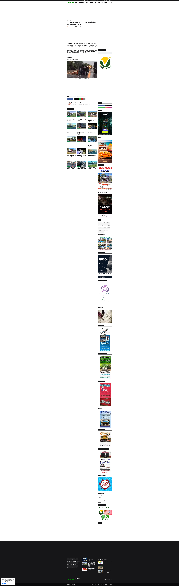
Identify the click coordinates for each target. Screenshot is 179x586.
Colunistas (110, 0)
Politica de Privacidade (90, 0)
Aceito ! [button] (4, 583)
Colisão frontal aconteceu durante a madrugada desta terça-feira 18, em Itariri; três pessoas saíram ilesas (92, 131)
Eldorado (73, 559)
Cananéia (68, 559)
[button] (109, 2)
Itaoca (78, 561)
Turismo (86, 2)
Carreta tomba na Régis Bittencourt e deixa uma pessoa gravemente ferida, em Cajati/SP (71, 119)
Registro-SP (100, 230)
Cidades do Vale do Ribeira (96, 0)
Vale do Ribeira (100, 2)
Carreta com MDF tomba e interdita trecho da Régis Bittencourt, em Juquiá (71, 144)
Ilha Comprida (101, 225)
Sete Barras (105, 230)
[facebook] (101, 105)
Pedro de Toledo (106, 228)
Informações (81, 2)
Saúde (95, 2)
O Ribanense (100, 502)
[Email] (84, 99)
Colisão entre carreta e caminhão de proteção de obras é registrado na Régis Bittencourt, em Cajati (92, 119)
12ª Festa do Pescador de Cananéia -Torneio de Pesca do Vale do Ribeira (92, 559)
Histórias (91, 2)
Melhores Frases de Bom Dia (102, 500)
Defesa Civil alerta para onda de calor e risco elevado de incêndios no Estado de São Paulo (91, 569)
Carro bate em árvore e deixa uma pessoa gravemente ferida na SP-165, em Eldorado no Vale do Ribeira (81, 156)
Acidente (73, 20)
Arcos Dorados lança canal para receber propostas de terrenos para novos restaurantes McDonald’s (107, 571)
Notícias (105, 2)
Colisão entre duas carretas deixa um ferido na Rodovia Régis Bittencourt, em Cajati (81, 144)
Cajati (108, 222)
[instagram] (108, 107)
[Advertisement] (89, 12)
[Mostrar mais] (85, 99)
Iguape (77, 559)
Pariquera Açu (73, 564)
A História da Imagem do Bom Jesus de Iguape (107, 566)
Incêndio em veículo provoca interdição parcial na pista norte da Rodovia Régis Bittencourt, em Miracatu (81, 132)
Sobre (85, 0)
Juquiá (105, 227)
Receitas (99, 497)
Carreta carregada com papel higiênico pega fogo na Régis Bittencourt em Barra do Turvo (71, 131)
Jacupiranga (101, 227)
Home (82, 0)
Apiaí (99, 222)
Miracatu (108, 227)
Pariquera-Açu (101, 228)
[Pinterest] (82, 99)
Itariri (109, 225)
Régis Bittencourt (79, 96)
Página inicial (69, 20)
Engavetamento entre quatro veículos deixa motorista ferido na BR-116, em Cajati (81, 119)
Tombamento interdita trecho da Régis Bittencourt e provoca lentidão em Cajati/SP (92, 168)
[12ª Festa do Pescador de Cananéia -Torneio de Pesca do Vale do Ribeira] (84, 559)
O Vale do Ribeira (73, 584)
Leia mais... (6, 581)
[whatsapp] (101, 107)
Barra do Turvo (74, 96)
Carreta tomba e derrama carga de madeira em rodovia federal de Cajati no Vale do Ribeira (92, 156)
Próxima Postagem (93, 187)
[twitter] (108, 105)
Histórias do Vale (103, 0)
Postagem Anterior (70, 187)
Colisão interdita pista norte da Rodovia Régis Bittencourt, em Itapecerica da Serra (71, 156)
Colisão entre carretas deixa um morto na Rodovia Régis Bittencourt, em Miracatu (81, 168)
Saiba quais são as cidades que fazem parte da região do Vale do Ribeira (107, 562)
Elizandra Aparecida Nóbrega (77, 102)
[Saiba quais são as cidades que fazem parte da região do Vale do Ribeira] (100, 562)
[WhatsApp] (80, 99)
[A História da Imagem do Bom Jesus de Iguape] (100, 567)
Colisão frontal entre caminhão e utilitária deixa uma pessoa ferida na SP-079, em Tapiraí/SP (92, 144)
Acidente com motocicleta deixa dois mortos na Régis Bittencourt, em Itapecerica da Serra (71, 168)
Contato (107, 0)
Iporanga (105, 225)
